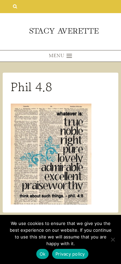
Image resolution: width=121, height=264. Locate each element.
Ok (43, 254)
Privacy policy (70, 254)
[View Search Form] (15, 6)
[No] (112, 239)
